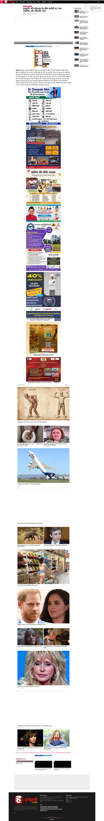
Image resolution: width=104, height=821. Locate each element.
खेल (34, 2)
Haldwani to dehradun (39, 752)
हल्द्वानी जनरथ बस (53, 752)
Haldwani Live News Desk (32, 13)
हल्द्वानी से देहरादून (62, 752)
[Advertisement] (52, 782)
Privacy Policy (68, 802)
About (67, 799)
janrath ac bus (47, 752)
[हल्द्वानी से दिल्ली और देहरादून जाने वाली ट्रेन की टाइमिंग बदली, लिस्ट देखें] (62, 761)
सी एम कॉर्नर (22, 2)
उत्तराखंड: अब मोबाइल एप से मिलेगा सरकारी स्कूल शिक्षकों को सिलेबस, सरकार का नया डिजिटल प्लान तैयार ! (77, 798)
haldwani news (53, 809)
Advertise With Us (69, 800)
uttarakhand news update (53, 806)
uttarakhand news (43, 806)
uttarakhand (42, 809)
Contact (67, 801)
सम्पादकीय (44, 2)
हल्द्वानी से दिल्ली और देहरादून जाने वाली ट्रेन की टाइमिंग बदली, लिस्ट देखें (62, 769)
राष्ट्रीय (17, 2)
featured (42, 810)
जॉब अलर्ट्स (49, 2)
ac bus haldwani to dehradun (28, 752)
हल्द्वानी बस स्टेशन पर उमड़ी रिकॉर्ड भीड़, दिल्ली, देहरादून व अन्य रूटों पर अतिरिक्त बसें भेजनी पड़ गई (43, 769)
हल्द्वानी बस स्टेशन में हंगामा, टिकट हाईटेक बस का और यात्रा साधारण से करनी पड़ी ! (24, 763)
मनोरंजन (38, 2)
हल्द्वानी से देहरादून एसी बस (68, 752)
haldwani (48, 809)
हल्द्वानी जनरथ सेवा (57, 752)
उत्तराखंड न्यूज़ (29, 2)
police (46, 810)
